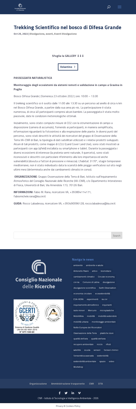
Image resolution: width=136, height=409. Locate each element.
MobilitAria (78, 316)
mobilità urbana (80, 321)
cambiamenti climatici (84, 276)
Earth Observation (107, 287)
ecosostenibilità (102, 293)
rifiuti (108, 344)
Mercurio (92, 310)
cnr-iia (76, 282)
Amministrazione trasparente (68, 383)
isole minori (79, 310)
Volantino (66, 67)
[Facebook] (60, 393)
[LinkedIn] (73, 393)
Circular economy (106, 276)
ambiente (78, 265)
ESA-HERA (78, 299)
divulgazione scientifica (84, 287)
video (111, 361)
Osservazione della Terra (85, 333)
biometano (106, 271)
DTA (100, 383)
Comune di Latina (91, 282)
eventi (49, 34)
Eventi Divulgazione (65, 34)
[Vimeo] (79, 393)
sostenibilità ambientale (84, 361)
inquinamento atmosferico (86, 305)
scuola (87, 350)
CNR (91, 383)
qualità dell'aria (80, 338)
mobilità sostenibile (107, 316)
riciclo (100, 344)
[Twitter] (66, 393)
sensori (97, 350)
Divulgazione (37, 34)
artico (94, 271)
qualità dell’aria (98, 338)
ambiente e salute (94, 265)
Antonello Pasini (81, 271)
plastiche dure (107, 333)
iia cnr (104, 299)
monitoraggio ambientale (104, 321)
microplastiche (107, 310)
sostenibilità (102, 355)
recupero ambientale (83, 344)
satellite (77, 350)
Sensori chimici (111, 350)
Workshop (78, 367)
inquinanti (107, 305)
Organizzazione (38, 383)
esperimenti (92, 299)
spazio (103, 361)
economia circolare (82, 293)
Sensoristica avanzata (83, 355)
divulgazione (109, 282)
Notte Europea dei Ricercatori (87, 327)
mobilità (91, 316)
